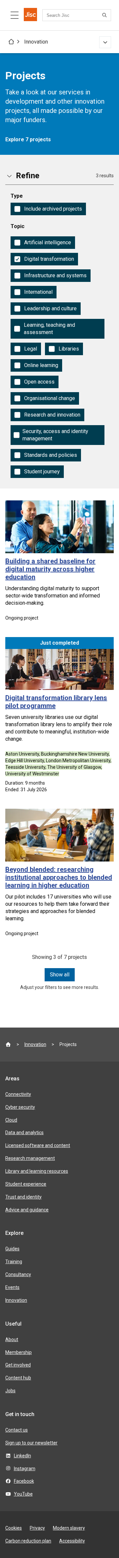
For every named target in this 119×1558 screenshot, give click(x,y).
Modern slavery (69, 1528)
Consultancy (18, 1274)
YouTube (23, 1494)
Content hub (18, 1377)
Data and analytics (24, 1132)
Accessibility (72, 1540)
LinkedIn (22, 1455)
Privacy (37, 1528)
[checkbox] (48, 209)
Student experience (25, 1184)
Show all (59, 974)
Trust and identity (23, 1197)
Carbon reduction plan (28, 1540)
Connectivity (18, 1094)
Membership (18, 1352)
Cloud (11, 1120)
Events (12, 1287)
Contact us (16, 1430)
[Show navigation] (105, 42)
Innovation (36, 42)
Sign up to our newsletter (31, 1442)
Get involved (18, 1365)
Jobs (10, 1390)
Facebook (24, 1481)
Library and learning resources (36, 1171)
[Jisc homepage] (30, 15)
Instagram (24, 1468)
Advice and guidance (27, 1209)
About (11, 1339)
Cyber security (20, 1107)
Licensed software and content (37, 1145)
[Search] (105, 15)
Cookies (13, 1528)
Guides (12, 1248)
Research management (30, 1158)
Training (13, 1261)
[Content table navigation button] (14, 15)
